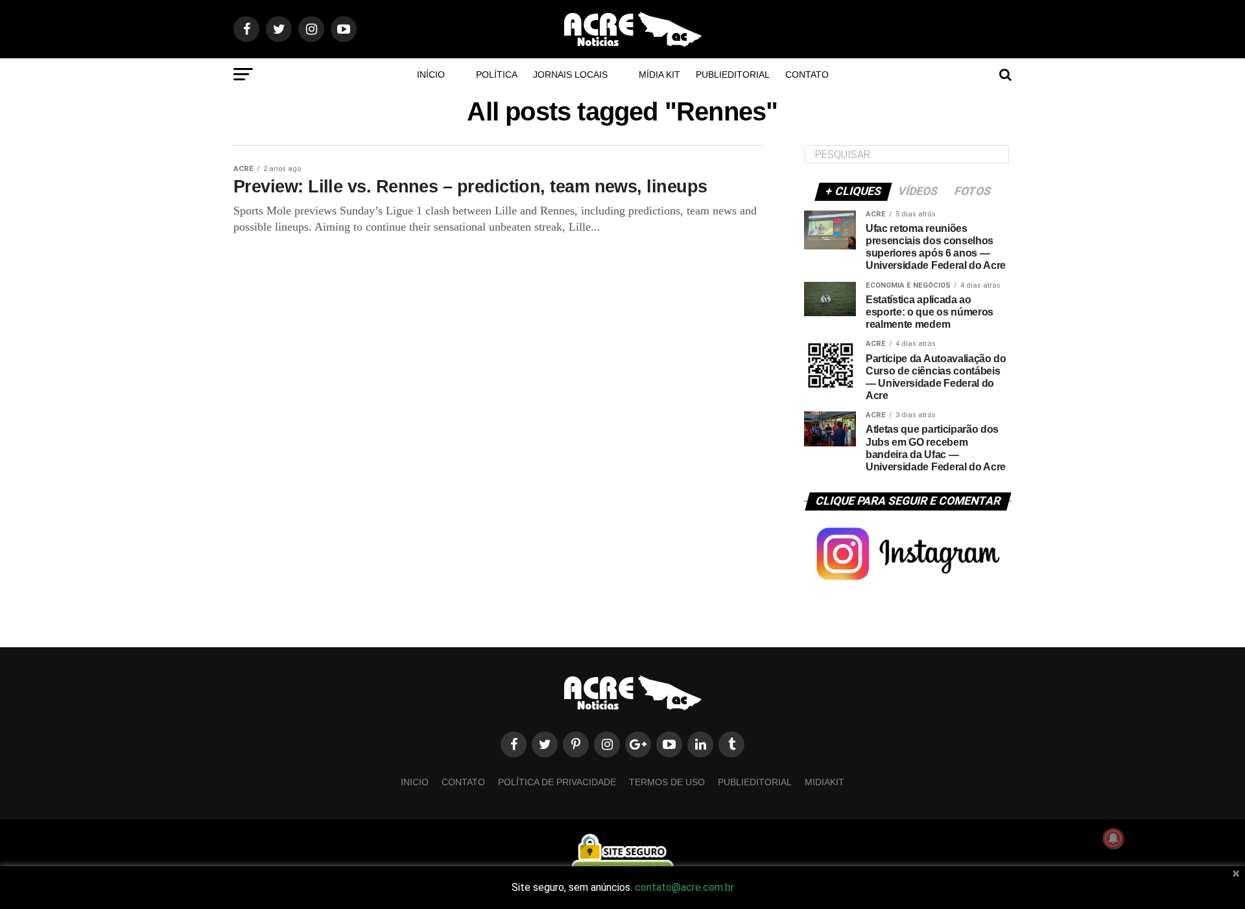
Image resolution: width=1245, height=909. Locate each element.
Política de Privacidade (557, 782)
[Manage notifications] (1113, 838)
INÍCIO (431, 74)
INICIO (415, 782)
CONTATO (807, 74)
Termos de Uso (667, 782)
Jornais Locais (570, 74)
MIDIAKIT (824, 782)
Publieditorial (733, 74)
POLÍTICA (496, 74)
